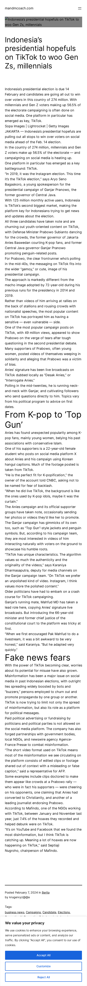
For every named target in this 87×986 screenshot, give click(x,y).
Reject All (43, 977)
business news (14, 912)
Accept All (43, 955)
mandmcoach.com (19, 8)
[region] (43, 951)
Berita (46, 892)
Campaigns (33, 912)
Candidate (49, 912)
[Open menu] (79, 8)
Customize (43, 966)
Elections (64, 912)
